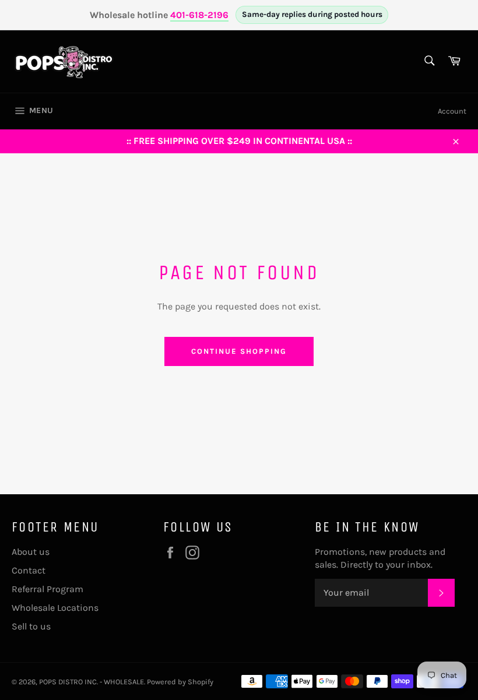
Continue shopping (238, 351)
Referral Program (47, 589)
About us (31, 551)
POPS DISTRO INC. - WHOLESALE (91, 681)
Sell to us (31, 626)
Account (452, 111)
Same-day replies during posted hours (312, 14)
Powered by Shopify (180, 681)
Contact (28, 570)
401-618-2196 (199, 14)
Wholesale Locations (55, 607)
